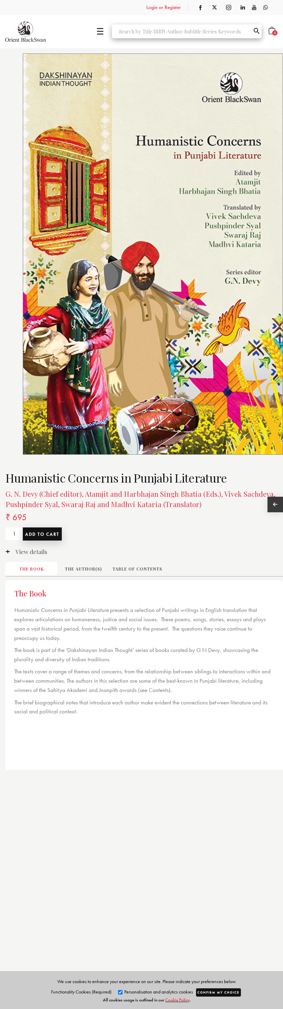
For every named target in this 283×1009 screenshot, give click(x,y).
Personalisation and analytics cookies (158, 992)
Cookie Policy (177, 1000)
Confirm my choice (218, 992)
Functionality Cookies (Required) (81, 992)
